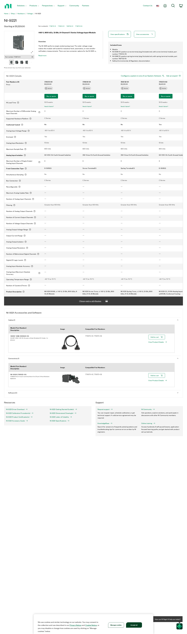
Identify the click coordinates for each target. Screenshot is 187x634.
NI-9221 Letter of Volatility (59, 417)
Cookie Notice (91, 625)
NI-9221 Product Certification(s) (17, 417)
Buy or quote (51, 96)
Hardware (21, 13)
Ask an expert (172, 75)
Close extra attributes (90, 301)
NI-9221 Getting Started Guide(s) (62, 409)
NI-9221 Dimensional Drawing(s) (61, 413)
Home (6, 13)
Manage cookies (116, 625)
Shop (13, 13)
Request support (104, 409)
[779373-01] (11, 62)
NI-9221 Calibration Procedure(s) (18, 413)
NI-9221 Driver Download (15, 409)
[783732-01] (21, 62)
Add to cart (154, 337)
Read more (42, 55)
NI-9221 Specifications (58, 421)
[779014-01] (16, 62)
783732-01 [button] (69, 26)
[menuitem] (22, 6)
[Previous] (7, 62)
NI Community (146, 409)
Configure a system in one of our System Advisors (141, 75)
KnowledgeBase (103, 423)
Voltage (30, 13)
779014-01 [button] (61, 26)
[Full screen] (32, 52)
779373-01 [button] (52, 26)
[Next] (31, 62)
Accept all (134, 625)
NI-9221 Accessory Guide (15, 421)
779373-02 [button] (78, 26)
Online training (146, 423)
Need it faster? (49, 106)
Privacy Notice (75, 625)
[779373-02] (27, 62)
